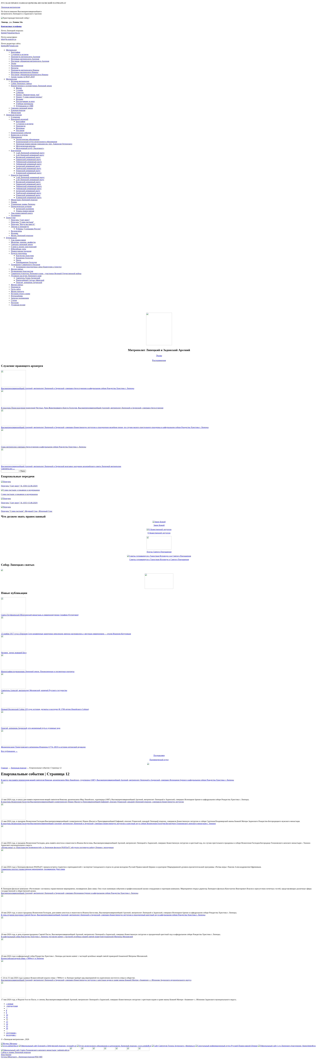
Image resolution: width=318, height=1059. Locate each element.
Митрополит (11, 50)
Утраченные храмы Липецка (23, 204)
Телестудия (10, 218)
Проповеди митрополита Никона (25, 70)
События (19, 92)
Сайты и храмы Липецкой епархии (16, 1052)
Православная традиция (21, 251)
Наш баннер (6, 1055)
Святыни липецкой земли (22, 108)
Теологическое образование (27, 139)
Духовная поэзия (18, 305)
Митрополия (11, 79)
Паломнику (16, 215)
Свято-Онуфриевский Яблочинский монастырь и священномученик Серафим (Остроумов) (40, 615)
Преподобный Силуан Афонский (30, 280)
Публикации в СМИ (24, 106)
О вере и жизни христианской (24, 247)
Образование (16, 137)
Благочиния (16, 151)
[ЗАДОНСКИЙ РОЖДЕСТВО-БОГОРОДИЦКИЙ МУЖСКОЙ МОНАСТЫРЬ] (75, 1050)
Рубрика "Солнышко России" (28, 229)
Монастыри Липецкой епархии (24, 200)
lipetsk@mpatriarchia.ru (10, 33)
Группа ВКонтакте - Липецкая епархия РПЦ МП (21, 1057)
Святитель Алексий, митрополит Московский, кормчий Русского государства (34, 690)
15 (7, 1026)
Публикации (11, 238)
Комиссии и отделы (19, 135)
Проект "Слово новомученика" (29, 97)
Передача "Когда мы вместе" (23, 224)
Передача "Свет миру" (20, 220)
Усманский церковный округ (28, 171)
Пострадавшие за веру (25, 101)
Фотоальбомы (17, 296)
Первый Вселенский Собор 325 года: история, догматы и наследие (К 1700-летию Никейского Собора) (45, 709)
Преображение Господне (26, 262)
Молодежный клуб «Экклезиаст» (30, 148)
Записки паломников (20, 298)
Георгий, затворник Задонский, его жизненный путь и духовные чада (30, 728)
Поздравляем (159, 755)
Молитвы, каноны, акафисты (23, 242)
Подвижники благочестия (22, 271)
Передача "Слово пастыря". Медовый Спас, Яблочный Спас (26, 511)
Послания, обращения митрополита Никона (29, 75)
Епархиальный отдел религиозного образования (36, 142)
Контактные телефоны (11, 26)
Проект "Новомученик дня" (28, 95)
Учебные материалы (24, 104)
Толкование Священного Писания (25, 265)
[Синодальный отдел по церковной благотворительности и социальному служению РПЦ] (109, 1050)
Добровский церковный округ (29, 164)
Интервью (20, 128)
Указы (13, 63)
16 (7, 1028)
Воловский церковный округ (28, 157)
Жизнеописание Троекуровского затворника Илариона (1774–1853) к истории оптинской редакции (43, 747)
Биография (15, 52)
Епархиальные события (21, 133)
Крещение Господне (24, 258)
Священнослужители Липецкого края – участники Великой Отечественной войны (46, 273)
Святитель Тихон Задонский (28, 278)
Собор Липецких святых (21, 83)
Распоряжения (17, 66)
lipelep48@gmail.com (9, 46)
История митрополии (20, 81)
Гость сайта (16, 289)
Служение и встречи (19, 54)
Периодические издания (21, 206)
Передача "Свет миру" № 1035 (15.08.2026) (19, 503)
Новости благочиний (20, 175)
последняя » (11, 1035)
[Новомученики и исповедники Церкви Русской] (98, 1050)
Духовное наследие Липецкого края (26, 276)
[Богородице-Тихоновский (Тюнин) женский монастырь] (86, 1050)
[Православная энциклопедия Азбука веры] (143, 1050)
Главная (4, 768)
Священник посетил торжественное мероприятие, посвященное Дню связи (33, 869)
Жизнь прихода (17, 291)
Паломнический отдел (159, 760)
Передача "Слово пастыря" (22, 222)
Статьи (14, 300)
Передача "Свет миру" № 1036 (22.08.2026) (19, 486)
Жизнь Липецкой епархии (22, 235)
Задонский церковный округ (28, 166)
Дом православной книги (22, 213)
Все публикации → (9, 751)
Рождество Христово (25, 256)
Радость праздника (19, 253)
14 (7, 1024)
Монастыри (16, 113)
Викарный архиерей (19, 119)
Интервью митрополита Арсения (25, 59)
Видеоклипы (16, 231)
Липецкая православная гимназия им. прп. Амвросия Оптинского (44, 144)
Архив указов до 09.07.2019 (23, 77)
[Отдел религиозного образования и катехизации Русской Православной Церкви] (121, 1050)
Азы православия (18, 240)
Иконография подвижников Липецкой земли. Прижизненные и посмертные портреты (37, 671)
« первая (9, 1004)
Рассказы (15, 303)
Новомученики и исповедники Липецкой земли (31, 86)
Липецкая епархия (14, 115)
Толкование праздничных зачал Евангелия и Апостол (38, 267)
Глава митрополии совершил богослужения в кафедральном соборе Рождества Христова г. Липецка (43, 447)
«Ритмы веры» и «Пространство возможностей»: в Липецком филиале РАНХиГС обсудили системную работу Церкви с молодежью (57, 847)
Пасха (18, 260)
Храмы (14, 202)
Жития (19, 88)
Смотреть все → (8, 469)
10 (7, 1015)
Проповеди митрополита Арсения (25, 57)
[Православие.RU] (132, 1050)
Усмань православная (25, 211)
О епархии (15, 117)
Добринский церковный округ (29, 162)
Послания (20, 130)
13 (7, 1022)
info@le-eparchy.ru (8, 39)
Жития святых (17, 269)
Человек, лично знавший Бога (13, 653)
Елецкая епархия (18, 110)
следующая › (11, 1033)
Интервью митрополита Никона (24, 72)
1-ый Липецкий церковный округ (30, 153)
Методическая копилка (25, 146)
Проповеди (20, 126)
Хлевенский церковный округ (29, 173)
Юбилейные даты (18, 249)
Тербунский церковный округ (28, 168)
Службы (19, 90)
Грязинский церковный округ (28, 159)
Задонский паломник (25, 209)
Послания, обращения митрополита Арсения (30, 61)
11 (7, 1017)
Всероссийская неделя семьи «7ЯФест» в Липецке (22, 958)
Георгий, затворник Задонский (29, 282)
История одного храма (20, 294)
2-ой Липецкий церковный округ (30, 155)
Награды (14, 68)
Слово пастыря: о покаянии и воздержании (19, 494)
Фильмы (19, 99)
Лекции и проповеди (20, 227)
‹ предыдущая (12, 1006)
